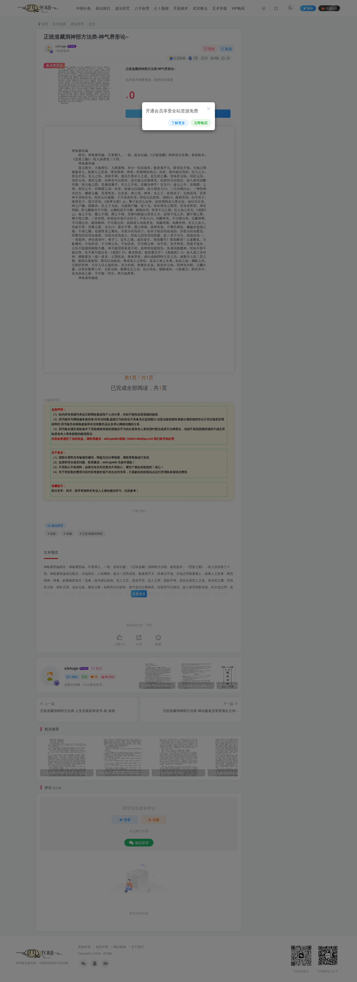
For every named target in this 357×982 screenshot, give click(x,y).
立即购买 (201, 122)
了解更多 (178, 122)
